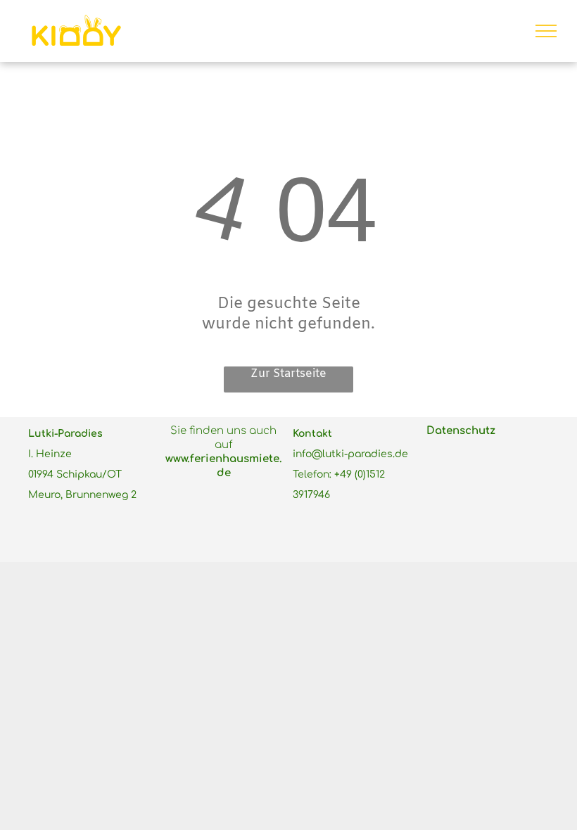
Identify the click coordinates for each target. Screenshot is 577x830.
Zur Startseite (288, 373)
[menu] (546, 31)
